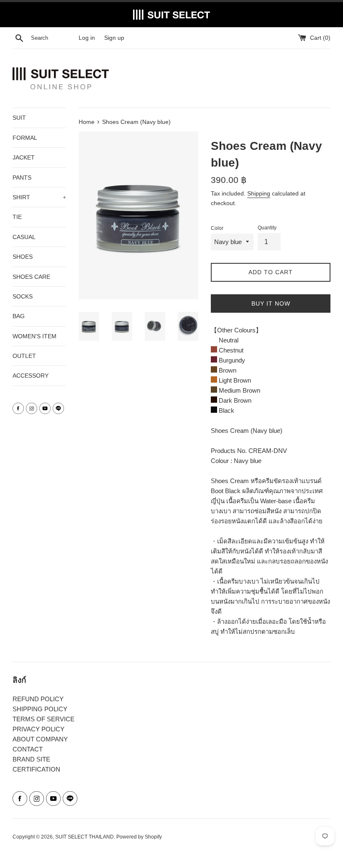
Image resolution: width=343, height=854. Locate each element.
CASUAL (24, 237)
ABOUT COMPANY (40, 739)
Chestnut (230, 350)
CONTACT (28, 749)
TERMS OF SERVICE (43, 719)
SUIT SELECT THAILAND (84, 837)
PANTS (22, 177)
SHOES (23, 256)
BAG (19, 316)
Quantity (267, 228)
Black (225, 410)
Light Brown (234, 380)
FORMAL (25, 137)
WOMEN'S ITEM (34, 336)
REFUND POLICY (38, 698)
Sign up (114, 38)
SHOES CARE (31, 276)
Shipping (258, 193)
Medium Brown (238, 390)
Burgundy (231, 360)
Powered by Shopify (139, 837)
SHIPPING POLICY (40, 709)
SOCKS (23, 296)
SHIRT (39, 197)
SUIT (19, 117)
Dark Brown (234, 400)
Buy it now (270, 303)
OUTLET (24, 355)
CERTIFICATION (36, 769)
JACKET (24, 157)
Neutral (227, 340)
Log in (87, 38)
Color (217, 228)
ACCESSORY (31, 375)
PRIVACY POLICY (38, 729)
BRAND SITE (31, 759)
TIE (17, 217)
